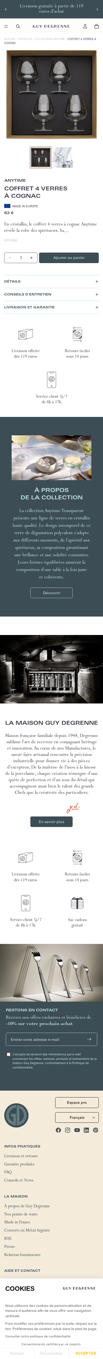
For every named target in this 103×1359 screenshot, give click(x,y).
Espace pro (77, 1102)
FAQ (8, 1173)
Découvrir (51, 593)
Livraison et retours (21, 1156)
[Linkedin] (86, 1130)
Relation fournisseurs (22, 1255)
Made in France (17, 1223)
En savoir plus (51, 821)
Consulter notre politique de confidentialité (38, 1336)
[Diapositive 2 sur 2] (62, 157)
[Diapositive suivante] (97, 9)
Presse (9, 1247)
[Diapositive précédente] (6, 9)
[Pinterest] (95, 1130)
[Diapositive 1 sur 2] (40, 157)
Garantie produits (19, 1165)
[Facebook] (58, 1130)
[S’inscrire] (89, 1039)
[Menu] (6, 26)
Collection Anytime (50, 39)
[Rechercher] (18, 26)
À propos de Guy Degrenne (27, 1206)
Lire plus (10, 239)
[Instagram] (67, 1130)
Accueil (10, 39)
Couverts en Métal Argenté (27, 1231)
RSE (8, 1239)
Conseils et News (19, 1181)
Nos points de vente (21, 1215)
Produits (25, 39)
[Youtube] (77, 1130)
